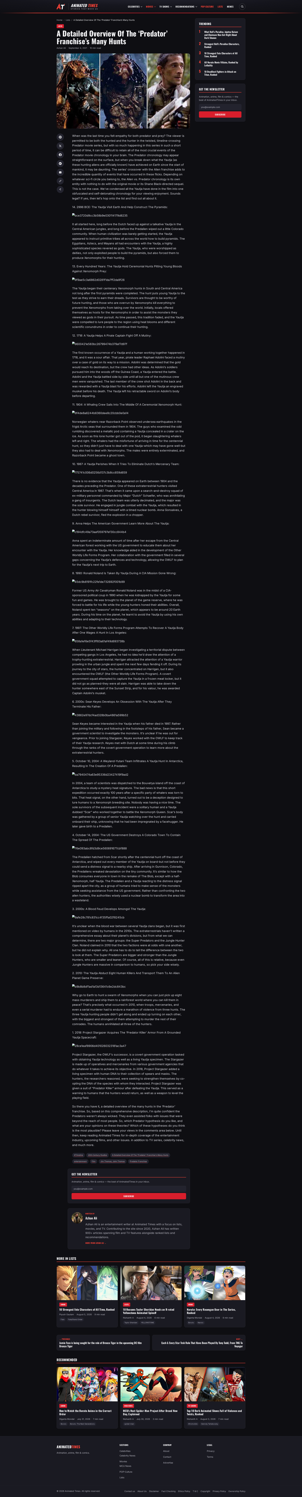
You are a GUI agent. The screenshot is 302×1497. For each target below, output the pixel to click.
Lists (220, 6)
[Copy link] (60, 181)
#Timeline (78, 1155)
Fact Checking (169, 1491)
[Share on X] (60, 146)
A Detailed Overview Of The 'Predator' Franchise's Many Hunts (140, 1155)
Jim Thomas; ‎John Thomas (113, 1161)
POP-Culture (207, 6)
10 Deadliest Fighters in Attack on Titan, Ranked (220, 73)
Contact (167, 1456)
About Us (142, 1491)
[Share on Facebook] (60, 154)
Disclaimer (154, 1491)
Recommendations (185, 6)
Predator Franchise (138, 1161)
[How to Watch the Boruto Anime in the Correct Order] (87, 1384)
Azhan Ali (61, 48)
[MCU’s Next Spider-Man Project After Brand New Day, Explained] (150, 1384)
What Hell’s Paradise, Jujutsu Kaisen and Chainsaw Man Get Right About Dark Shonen (221, 34)
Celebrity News (127, 1455)
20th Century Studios (97, 1155)
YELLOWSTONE (147, 1322)
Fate (62, 1319)
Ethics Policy (184, 1491)
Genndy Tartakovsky (209, 1424)
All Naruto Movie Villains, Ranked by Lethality (221, 64)
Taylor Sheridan (130, 1322)
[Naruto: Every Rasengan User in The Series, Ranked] (214, 1283)
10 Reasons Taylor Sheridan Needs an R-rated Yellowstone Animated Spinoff (148, 1311)
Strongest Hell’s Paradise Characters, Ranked (221, 45)
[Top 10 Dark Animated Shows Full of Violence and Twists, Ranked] (214, 1384)
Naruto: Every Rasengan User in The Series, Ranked (211, 1311)
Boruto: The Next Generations (82, 1424)
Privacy (211, 1451)
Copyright (205, 1491)
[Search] (242, 6)
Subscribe (128, 1196)
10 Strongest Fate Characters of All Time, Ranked (221, 55)
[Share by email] (60, 172)
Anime (63, 1304)
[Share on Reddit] (60, 163)
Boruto (191, 1322)
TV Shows (164, 6)
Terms (210, 1456)
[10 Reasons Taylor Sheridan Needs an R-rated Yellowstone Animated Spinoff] (150, 1283)
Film (93, 1161)
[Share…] (60, 189)
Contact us (129, 1491)
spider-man (129, 1424)
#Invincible (192, 1424)
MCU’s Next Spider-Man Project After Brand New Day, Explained (150, 1412)
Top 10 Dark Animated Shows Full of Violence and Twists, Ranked (214, 1412)
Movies (149, 6)
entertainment (80, 1161)
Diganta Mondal (194, 1317)
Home (59, 20)
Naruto (200, 1322)
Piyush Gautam (66, 1314)
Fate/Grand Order (75, 1319)
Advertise (168, 1462)
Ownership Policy (236, 1491)
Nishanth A (128, 1317)
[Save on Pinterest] (60, 137)
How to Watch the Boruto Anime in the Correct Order (85, 1412)
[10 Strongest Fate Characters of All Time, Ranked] (87, 1283)
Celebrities (134, 6)
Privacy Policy (219, 1491)
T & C (195, 1491)
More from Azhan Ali (95, 1243)
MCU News (128, 1406)
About (166, 1451)
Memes (230, 6)
